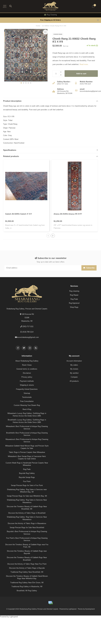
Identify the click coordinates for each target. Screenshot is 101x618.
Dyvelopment (90, 609)
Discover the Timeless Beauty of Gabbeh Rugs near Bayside (27, 552)
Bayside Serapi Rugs (27, 477)
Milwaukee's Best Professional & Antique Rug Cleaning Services (27, 427)
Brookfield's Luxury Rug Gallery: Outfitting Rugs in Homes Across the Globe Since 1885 (27, 421)
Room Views (27, 365)
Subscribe (90, 268)
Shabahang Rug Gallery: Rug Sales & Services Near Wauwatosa (27, 501)
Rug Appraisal (74, 303)
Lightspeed (72, 609)
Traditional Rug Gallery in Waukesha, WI (26, 587)
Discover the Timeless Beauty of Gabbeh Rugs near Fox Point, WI (26, 546)
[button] (21, 82)
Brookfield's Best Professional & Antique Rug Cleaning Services (27, 434)
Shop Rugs (74, 307)
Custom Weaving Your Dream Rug (27, 405)
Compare (74, 377)
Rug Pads (74, 299)
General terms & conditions (26, 369)
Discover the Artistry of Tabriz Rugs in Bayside (27, 568)
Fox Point (27, 481)
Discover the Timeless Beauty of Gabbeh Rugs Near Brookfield (27, 558)
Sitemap (27, 393)
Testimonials (27, 397)
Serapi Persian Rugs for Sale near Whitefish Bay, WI (27, 496)
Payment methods (27, 381)
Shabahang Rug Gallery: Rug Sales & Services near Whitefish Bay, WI (27, 490)
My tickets (74, 369)
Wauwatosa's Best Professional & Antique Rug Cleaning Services (27, 440)
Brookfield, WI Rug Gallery (27, 591)
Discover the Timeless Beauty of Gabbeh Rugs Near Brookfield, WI (27, 508)
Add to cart (81, 73)
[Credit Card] (50, 603)
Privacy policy (26, 377)
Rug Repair (74, 295)
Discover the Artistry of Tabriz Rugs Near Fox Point (26, 564)
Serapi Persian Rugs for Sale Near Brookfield (27, 527)
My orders (74, 365)
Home (38, 26)
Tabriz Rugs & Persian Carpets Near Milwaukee (27, 452)
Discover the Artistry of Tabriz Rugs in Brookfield (26, 513)
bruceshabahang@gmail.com (28, 337)
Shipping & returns (27, 385)
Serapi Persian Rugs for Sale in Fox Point (27, 485)
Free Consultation (27, 401)
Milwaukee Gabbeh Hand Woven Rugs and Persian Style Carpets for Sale (27, 447)
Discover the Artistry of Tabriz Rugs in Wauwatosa (27, 523)
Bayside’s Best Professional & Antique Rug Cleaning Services (27, 532)
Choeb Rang (57, 34)
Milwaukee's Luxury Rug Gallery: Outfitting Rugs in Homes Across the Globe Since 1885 (26, 414)
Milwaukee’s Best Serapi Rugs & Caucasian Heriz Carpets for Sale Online (27, 457)
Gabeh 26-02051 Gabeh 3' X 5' (18, 214)
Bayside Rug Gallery (27, 473)
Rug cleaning (74, 291)
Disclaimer (27, 373)
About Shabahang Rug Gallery (26, 361)
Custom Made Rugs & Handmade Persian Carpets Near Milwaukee (27, 464)
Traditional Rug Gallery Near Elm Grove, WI (27, 583)
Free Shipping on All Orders (50, 20)
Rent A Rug (27, 409)
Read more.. (84, 64)
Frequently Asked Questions (27, 389)
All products (74, 381)
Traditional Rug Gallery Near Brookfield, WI (27, 572)
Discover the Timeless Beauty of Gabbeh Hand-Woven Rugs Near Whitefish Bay (27, 577)
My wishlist (74, 373)
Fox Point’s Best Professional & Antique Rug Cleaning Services (26, 539)
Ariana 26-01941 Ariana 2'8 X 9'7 (68, 214)
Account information (74, 361)
